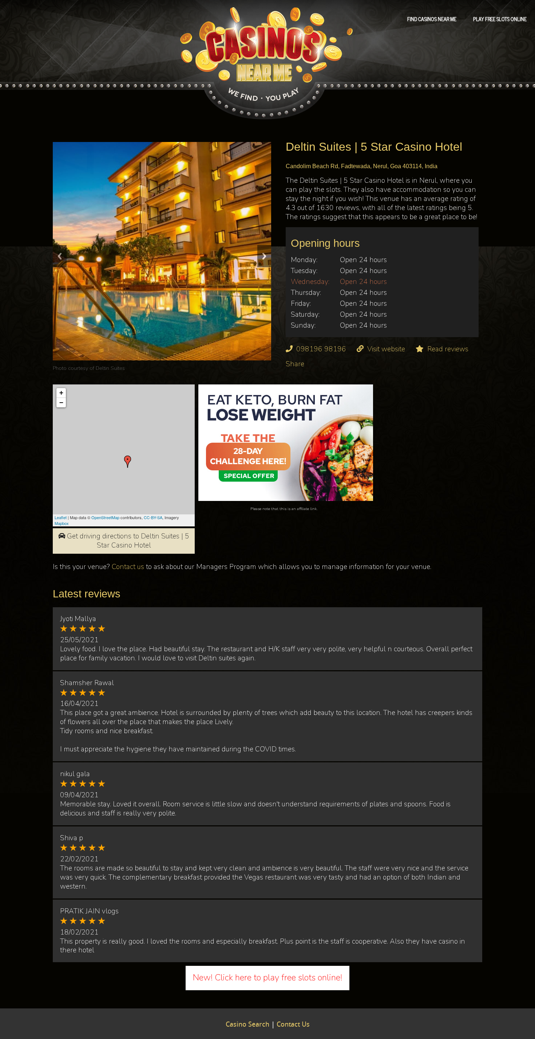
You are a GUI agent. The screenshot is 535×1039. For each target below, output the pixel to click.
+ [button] (61, 392)
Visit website (386, 349)
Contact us (128, 567)
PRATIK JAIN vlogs (89, 911)
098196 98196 (321, 349)
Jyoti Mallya (78, 619)
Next (264, 256)
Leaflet (61, 517)
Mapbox (62, 523)
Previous (60, 256)
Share (295, 364)
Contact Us (293, 1024)
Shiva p (71, 838)
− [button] (61, 402)
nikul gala (75, 774)
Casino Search (247, 1024)
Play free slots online (500, 19)
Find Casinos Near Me (431, 19)
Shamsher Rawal (87, 683)
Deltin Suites (110, 368)
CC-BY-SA (153, 517)
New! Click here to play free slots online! (267, 977)
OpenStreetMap (105, 517)
